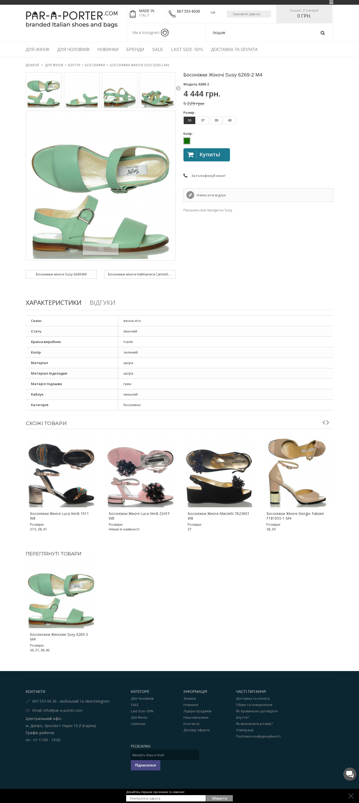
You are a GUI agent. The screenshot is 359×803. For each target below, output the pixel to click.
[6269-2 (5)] (43, 90)
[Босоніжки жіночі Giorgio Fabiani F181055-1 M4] (298, 472)
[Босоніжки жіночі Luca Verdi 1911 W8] (61, 472)
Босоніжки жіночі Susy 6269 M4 (61, 274)
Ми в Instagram (146, 32)
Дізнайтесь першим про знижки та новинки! (155, 792)
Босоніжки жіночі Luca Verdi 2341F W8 (139, 516)
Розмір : (190, 112)
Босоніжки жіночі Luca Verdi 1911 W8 (59, 516)
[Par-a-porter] (74, 19)
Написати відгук (211, 195)
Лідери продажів (197, 711)
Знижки (189, 698)
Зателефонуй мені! (208, 175)
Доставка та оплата (253, 698)
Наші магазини (195, 717)
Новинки (190, 704)
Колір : (188, 133)
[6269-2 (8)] (81, 90)
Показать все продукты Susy (207, 210)
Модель (190, 84)
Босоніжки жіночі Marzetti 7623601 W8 (218, 516)
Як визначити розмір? (254, 723)
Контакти (191, 723)
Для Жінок (139, 717)
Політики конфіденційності (258, 736)
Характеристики (53, 302)
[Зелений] (187, 141)
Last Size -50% (142, 711)
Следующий (178, 88)
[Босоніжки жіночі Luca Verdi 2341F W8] (140, 472)
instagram (165, 33)
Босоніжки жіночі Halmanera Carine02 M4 (141, 274)
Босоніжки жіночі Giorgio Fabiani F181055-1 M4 (295, 516)
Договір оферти (196, 730)
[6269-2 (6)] (157, 90)
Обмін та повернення (254, 704)
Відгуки (102, 302)
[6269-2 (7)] (119, 90)
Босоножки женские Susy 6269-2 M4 (59, 637)
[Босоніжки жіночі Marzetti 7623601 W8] (219, 472)
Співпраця (244, 730)
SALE (135, 704)
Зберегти (219, 798)
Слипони (138, 723)
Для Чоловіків (142, 698)
